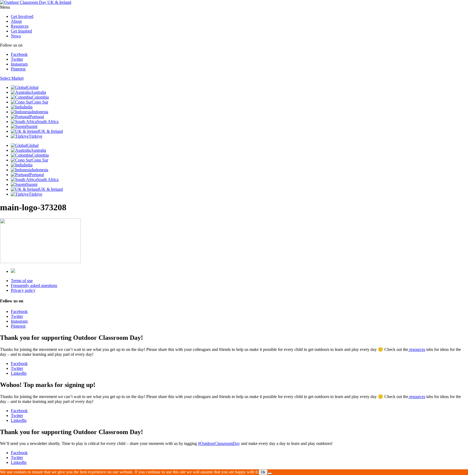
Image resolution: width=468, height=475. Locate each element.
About (16, 21)
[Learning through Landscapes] (13, 271)
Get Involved (22, 16)
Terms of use (22, 280)
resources (416, 349)
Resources (19, 26)
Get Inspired (21, 31)
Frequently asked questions (34, 285)
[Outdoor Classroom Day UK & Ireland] (35, 2)
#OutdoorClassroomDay (219, 443)
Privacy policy (23, 290)
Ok (263, 472)
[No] (270, 473)
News (16, 36)
